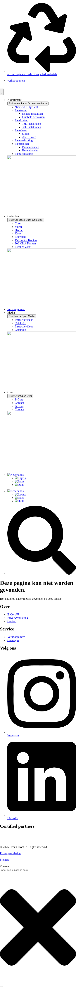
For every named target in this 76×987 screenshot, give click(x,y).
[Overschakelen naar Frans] (19, 481)
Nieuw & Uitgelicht (26, 107)
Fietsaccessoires (24, 153)
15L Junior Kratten (26, 240)
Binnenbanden (30, 147)
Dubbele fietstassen (33, 117)
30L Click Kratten (25, 243)
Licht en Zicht (23, 246)
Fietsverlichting (24, 140)
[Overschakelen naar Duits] (19, 484)
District (19, 230)
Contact (19, 402)
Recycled (20, 236)
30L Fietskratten (31, 127)
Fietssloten (21, 130)
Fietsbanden (22, 143)
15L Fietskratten (31, 123)
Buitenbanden (30, 150)
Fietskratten (21, 120)
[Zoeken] (1, 986)
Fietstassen (21, 110)
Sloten (26, 133)
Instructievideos (24, 319)
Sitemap (4, 859)
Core (17, 223)
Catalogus (20, 323)
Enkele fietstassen (32, 113)
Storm (18, 226)
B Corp (19, 399)
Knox (18, 233)
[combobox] (17, 870)
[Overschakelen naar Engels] (20, 478)
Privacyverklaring (10, 853)
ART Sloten (29, 137)
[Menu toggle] (2, 92)
